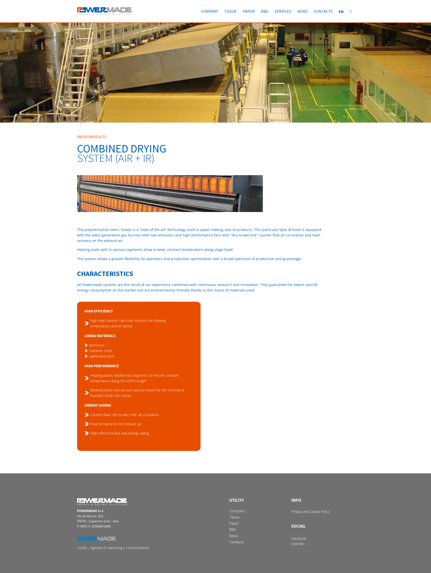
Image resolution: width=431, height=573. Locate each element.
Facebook (298, 538)
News (302, 11)
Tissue (230, 11)
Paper (249, 11)
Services (283, 11)
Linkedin (297, 543)
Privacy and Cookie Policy (310, 511)
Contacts (323, 11)
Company (209, 11)
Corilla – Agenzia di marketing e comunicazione (113, 547)
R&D (264, 11)
